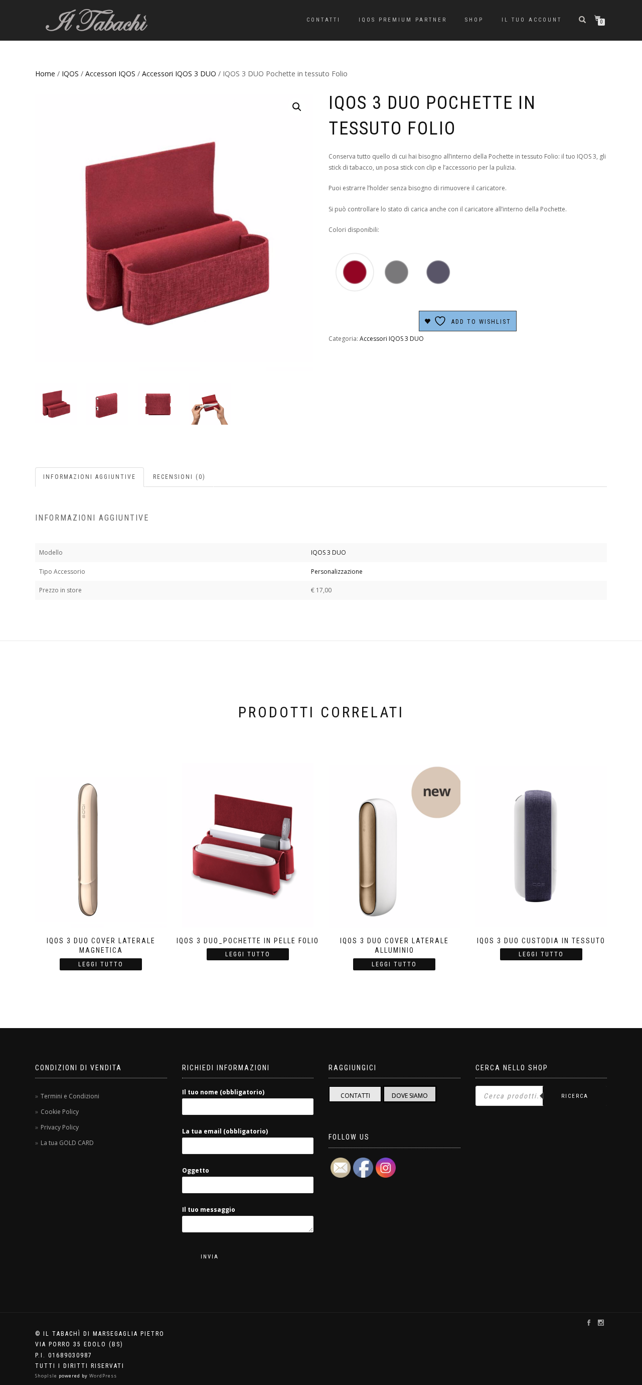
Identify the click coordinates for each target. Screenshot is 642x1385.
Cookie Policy (60, 1111)
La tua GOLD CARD (67, 1143)
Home (45, 73)
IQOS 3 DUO (328, 552)
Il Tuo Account (532, 20)
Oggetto (195, 1170)
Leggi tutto (100, 964)
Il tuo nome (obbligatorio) (223, 1092)
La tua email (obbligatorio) (225, 1131)
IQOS (70, 73)
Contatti (323, 20)
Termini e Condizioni (70, 1096)
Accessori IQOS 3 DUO (179, 73)
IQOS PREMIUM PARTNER (403, 20)
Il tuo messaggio (208, 1209)
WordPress (102, 1375)
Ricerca (574, 1096)
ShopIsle (47, 1375)
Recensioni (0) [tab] (179, 476)
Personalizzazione (337, 571)
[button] (297, 107)
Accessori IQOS (110, 73)
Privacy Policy (60, 1127)
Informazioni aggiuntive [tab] (89, 476)
